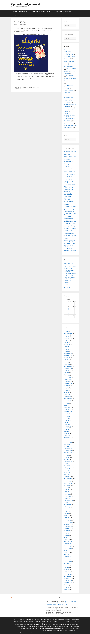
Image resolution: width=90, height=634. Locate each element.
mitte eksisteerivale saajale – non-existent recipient (69, 97)
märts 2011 (67, 472)
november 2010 (68, 480)
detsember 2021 (68, 348)
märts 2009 (67, 517)
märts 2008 (67, 539)
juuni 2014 (66, 429)
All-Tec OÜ (37, 619)
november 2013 (68, 442)
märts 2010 (67, 494)
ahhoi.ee (19, 619)
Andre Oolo (48, 619)
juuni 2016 (66, 415)
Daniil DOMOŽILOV (50, 621)
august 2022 (67, 344)
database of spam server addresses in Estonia (69, 61)
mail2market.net (65, 624)
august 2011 (67, 468)
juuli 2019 (66, 372)
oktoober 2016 (67, 409)
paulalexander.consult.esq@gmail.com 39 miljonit (70, 237)
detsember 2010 (68, 478)
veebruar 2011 (67, 474)
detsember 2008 (68, 522)
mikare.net (46, 626)
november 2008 (68, 524)
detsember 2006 (68, 558)
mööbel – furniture (68, 100)
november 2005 (68, 578)
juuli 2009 (66, 509)
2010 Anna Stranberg (70, 273)
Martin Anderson (26, 626)
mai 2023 (66, 342)
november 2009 (68, 502)
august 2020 (67, 357)
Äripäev (70, 630)
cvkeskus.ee (33, 621)
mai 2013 (66, 446)
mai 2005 (66, 586)
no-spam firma (68, 102)
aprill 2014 (66, 433)
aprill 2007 (66, 550)
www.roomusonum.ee (62, 630)
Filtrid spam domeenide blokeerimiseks (62, 11)
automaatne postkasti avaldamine (22, 85)
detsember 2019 (68, 366)
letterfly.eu (58, 624)
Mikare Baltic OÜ (51, 626)
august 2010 (67, 485)
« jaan (65, 320)
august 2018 (67, 385)
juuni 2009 (67, 511)
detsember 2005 (68, 576)
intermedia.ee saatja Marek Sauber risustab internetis (69, 87)
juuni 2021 (66, 349)
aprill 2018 (66, 392)
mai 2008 (66, 535)
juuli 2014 (66, 428)
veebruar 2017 (67, 407)
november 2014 (68, 426)
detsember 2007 (68, 545)
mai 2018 (66, 390)
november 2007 (68, 547)
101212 (15, 619)
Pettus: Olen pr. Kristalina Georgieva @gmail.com (69, 181)
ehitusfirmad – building (70, 68)
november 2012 (68, 450)
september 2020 (68, 355)
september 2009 (68, 506)
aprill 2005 (66, 587)
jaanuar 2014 (67, 439)
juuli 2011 (66, 470)
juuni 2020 (66, 361)
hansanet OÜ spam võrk (70, 75)
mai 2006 (66, 567)
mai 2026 (66, 331)
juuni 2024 (66, 337)
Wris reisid (54, 630)
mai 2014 (66, 431)
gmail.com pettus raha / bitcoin (22, 624)
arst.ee (73, 619)
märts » (70, 320)
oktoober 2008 (68, 526)
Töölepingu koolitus (19, 88)
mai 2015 (66, 422)
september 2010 (68, 483)
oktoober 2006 (68, 561)
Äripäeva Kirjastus (76, 630)
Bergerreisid (25, 621)
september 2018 (68, 383)
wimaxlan (49, 630)
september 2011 (68, 467)
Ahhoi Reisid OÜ (25, 619)
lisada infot (67, 92)
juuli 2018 (66, 387)
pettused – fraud (68, 108)
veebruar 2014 (67, 437)
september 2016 (68, 411)
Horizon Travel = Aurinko (45, 624)
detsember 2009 (68, 500)
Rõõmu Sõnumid (21, 628)
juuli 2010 (66, 487)
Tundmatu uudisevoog (19, 598)
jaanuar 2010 (67, 498)
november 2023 (68, 338)
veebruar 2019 (67, 377)
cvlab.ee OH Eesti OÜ (41, 621)
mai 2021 (66, 351)
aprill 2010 (66, 493)
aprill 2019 (66, 374)
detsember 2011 (68, 461)
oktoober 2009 (68, 504)
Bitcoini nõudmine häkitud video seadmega (68, 203)
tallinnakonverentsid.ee (69, 628)
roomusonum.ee (70, 626)
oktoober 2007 (68, 548)
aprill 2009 (67, 515)
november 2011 (68, 463)
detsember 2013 (68, 441)
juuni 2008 (66, 534)
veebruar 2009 (68, 519)
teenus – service (68, 123)
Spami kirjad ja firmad (25, 4)
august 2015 (67, 416)
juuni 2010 (66, 489)
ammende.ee (43, 619)
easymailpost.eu (68, 621)
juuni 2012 (66, 457)
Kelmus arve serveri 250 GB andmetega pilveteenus (70, 153)
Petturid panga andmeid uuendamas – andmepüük (70, 158)
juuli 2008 (66, 532)
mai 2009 (66, 513)
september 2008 (68, 528)
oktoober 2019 (67, 370)
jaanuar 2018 (67, 396)
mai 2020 (66, 363)
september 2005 (68, 582)
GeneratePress (32, 632)
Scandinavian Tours (29, 628)
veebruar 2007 (68, 554)
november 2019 (68, 368)
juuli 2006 (66, 565)
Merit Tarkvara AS (36, 626)
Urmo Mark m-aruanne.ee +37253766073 (68, 198)
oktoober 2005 (68, 580)
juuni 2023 (66, 340)
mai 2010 (66, 491)
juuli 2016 (66, 413)
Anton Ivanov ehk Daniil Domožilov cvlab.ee (59, 619)
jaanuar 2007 (67, 556)
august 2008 (67, 530)
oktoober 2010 (67, 481)
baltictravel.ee (17, 621)
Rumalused (67, 113)
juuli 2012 (66, 455)
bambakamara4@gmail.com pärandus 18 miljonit (70, 245)
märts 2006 (67, 571)
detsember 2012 (68, 448)
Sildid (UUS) (15, 15)
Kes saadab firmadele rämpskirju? (20, 11)
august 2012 (67, 454)
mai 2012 (66, 459)
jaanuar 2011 (67, 476)
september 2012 (68, 452)
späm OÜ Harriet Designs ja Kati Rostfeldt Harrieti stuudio (27, 87)
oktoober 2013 (67, 444)
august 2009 (67, 508)
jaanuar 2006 (67, 574)
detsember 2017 (68, 398)
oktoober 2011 (67, 465)
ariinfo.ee (69, 619)
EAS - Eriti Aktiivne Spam (60, 621)
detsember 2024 (68, 333)
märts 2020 (67, 364)
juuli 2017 (66, 403)
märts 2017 (67, 405)
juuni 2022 (66, 346)
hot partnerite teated (69, 82)
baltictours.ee (76, 619)
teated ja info (67, 122)
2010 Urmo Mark (69, 275)
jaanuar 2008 (67, 543)
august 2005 (67, 584)
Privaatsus (67, 286)
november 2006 (68, 560)
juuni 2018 (66, 389)
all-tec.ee (32, 619)
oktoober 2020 (68, 353)
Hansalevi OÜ (32, 624)
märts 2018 (67, 394)
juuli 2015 (66, 418)
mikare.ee (41, 626)
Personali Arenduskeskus (60, 626)
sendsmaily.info (38, 628)
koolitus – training (68, 90)
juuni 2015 (66, 420)
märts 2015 (67, 424)
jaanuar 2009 (67, 520)
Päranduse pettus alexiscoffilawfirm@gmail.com (70, 250)
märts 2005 (67, 589)
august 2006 (67, 563)
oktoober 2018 (67, 381)
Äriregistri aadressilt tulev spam (38, 11)
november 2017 (68, 400)
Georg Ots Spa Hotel (75, 621)
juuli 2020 (66, 359)
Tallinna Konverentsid (59, 628)
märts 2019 (67, 376)
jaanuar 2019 (67, 379)
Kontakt (48, 11)
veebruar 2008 (68, 541)
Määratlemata (67, 94)
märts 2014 (67, 435)
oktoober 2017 (67, 402)
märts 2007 (67, 552)
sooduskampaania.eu (49, 628)
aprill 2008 (66, 537)
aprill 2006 (67, 569)
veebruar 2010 (67, 496)
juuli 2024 (66, 335)
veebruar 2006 (68, 573)
